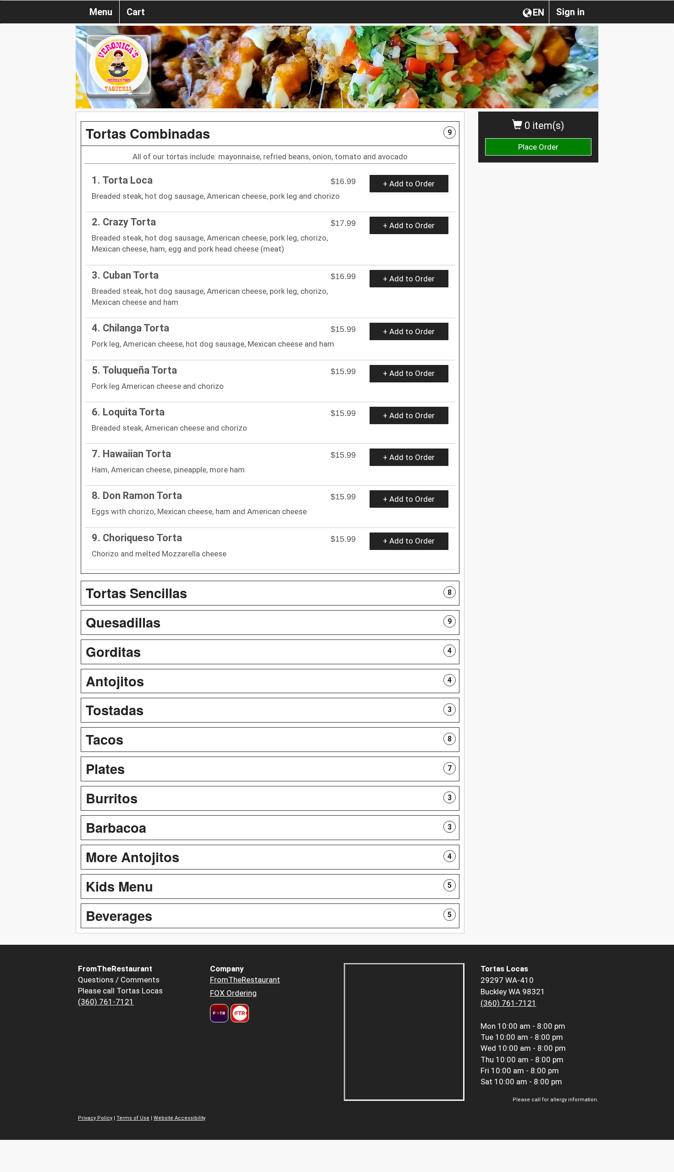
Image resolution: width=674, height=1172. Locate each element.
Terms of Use (132, 1118)
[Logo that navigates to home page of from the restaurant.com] (219, 1013)
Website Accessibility (179, 1118)
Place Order (538, 146)
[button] (270, 133)
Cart (136, 11)
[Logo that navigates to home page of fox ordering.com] (238, 1013)
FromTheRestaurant (245, 979)
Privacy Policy (95, 1118)
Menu (100, 11)
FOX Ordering (233, 993)
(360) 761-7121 (106, 1001)
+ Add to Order (409, 183)
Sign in (570, 11)
